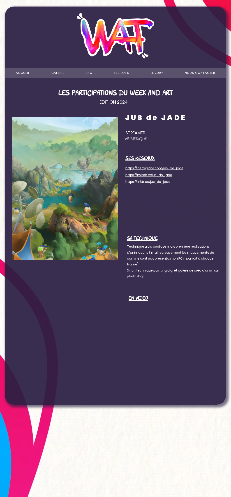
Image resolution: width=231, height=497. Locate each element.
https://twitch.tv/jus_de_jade (148, 175)
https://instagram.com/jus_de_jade (154, 168)
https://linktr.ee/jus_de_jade (147, 181)
